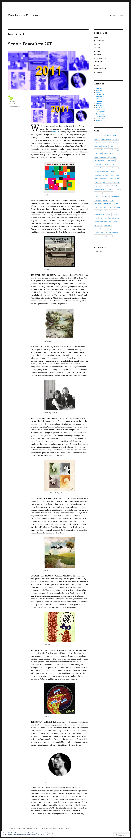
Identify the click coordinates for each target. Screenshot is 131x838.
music (107, 196)
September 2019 (101, 120)
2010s (109, 135)
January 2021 (100, 95)
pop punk (107, 203)
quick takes (99, 211)
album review (106, 139)
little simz (111, 189)
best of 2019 (99, 150)
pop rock (116, 203)
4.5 (104, 135)
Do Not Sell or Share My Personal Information (54, 828)
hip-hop (116, 182)
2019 (114, 135)
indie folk (105, 186)
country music (99, 160)
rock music (103, 218)
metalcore (98, 193)
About (112, 16)
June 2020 (99, 101)
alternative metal (101, 143)
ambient (98, 146)
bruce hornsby (108, 153)
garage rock (104, 178)
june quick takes (100, 189)
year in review (99, 236)
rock (96, 218)
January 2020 (100, 112)
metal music (108, 193)
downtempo (109, 164)
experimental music (101, 171)
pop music (98, 203)
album (97, 139)
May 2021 (99, 88)
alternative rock (114, 143)
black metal (109, 150)
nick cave (98, 200)
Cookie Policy (44, 834)
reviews (114, 214)
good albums (114, 178)
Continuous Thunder (23, 15)
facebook (114, 171)
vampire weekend (112, 232)
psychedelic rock (114, 207)
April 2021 (99, 90)
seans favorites (114, 218)
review (108, 214)
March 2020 (100, 107)
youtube (109, 236)
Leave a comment (14, 106)
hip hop (97, 186)
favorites (98, 175)
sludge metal (113, 221)
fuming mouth (115, 175)
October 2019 (100, 118)
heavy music (107, 182)
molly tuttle (99, 196)
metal (119, 189)
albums (115, 139)
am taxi (105, 146)
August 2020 (100, 97)
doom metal (99, 164)
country (113, 157)
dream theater (100, 168)
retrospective (99, 214)
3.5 (96, 135)
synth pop (107, 225)
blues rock (98, 153)
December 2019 (101, 114)
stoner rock (98, 225)
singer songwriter (101, 221)
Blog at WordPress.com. (31, 828)
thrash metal (99, 232)
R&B (106, 211)
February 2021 (100, 92)
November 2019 (101, 116)
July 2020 (99, 99)
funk (96, 178)
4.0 (100, 135)
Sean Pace (11, 101)
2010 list (55, 132)
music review (115, 196)
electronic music (112, 168)
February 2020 (100, 110)
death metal (111, 160)
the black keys (99, 229)
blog (116, 150)
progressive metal (101, 207)
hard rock (98, 182)
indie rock (114, 186)
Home (120, 16)
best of (112, 146)
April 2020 (99, 105)
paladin (105, 200)
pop (112, 200)
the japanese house (113, 229)
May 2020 (99, 103)
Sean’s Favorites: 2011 (30, 43)
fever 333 (105, 175)
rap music (113, 211)
